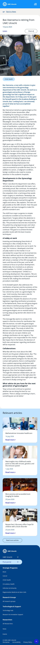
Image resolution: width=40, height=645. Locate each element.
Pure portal (7, 562)
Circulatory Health (8, 584)
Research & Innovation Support (13, 614)
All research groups (9, 601)
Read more (10, 440)
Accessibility (16, 642)
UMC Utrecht (7, 557)
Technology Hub (8, 610)
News (4, 629)
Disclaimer (6, 642)
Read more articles (12, 540)
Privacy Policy (27, 642)
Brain (4, 572)
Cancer (5, 576)
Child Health (9, 79)
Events (5, 634)
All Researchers (8, 624)
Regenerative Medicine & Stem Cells (14, 592)
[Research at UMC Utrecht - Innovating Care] (9, 4)
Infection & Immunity (9, 588)
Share (30, 31)
